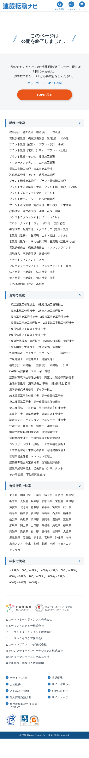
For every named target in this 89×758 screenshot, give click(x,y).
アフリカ (14, 550)
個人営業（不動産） (21, 278)
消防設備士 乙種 (60, 383)
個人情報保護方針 (21, 697)
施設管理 (39, 205)
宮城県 (56, 507)
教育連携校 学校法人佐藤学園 (25, 663)
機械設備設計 (36, 138)
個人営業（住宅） (47, 278)
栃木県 (13, 501)
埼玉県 (48, 495)
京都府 (59, 501)
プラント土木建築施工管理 (25, 187)
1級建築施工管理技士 (22, 304)
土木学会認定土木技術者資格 (26, 450)
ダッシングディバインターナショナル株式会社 (34, 650)
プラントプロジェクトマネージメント (32, 193)
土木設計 (55, 132)
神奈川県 (25, 495)
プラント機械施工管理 (22, 180)
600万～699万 (17, 576)
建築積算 (52, 205)
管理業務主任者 (18, 456)
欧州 (36, 543)
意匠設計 (28, 132)
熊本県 (38, 537)
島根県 (46, 525)
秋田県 (67, 507)
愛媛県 (24, 531)
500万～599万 (69, 570)
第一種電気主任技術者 (47, 401)
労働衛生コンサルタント (48, 468)
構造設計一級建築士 (21, 365)
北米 (44, 543)
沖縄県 (59, 537)
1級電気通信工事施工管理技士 (27, 329)
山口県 (35, 525)
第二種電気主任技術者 (22, 408)
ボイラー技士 (44, 389)
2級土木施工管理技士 (50, 310)
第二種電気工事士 (20, 401)
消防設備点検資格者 (21, 389)
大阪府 (24, 501)
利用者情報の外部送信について (23, 705)
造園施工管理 (47, 174)
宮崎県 (48, 537)
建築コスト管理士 (52, 414)
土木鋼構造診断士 (55, 444)
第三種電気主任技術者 (52, 408)
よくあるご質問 (19, 690)
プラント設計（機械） (52, 144)
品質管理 (28, 229)
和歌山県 (47, 501)
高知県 (13, 531)
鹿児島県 (14, 537)
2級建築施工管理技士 (50, 304)
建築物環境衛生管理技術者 (25, 377)
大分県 (67, 531)
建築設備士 (48, 359)
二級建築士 (16, 359)
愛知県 (56, 519)
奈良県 (70, 501)
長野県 (24, 519)
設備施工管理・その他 (22, 174)
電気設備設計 (17, 138)
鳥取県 (56, 525)
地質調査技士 (50, 432)
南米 (52, 543)
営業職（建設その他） (63, 241)
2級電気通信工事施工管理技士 (27, 335)
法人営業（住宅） (47, 272)
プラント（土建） (58, 150)
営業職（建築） (18, 235)
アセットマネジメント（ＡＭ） (28, 259)
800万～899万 (56, 576)
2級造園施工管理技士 (50, 347)
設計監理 (59, 223)
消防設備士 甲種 (38, 383)
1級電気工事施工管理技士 (24, 322)
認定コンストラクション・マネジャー (32, 420)
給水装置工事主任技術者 (24, 395)
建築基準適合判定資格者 (24, 462)
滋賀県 (13, 507)
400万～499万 (49, 570)
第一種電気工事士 (52, 395)
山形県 (13, 513)
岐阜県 (35, 519)
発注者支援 (29, 211)
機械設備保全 (36, 247)
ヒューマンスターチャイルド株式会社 (29, 632)
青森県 (35, 507)
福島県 (24, 513)
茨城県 (59, 495)
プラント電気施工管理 (52, 180)
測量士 (40, 426)
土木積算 (65, 205)
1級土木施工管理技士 (22, 310)
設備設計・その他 (58, 138)
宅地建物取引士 (56, 450)
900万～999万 (17, 582)
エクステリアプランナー (40, 353)
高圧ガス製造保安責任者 (59, 377)
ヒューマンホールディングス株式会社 (29, 619)
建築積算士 (32, 414)
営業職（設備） (18, 241)
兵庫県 (35, 501)
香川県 (35, 531)
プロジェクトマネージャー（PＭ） (30, 223)
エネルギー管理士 (42, 371)
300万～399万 (30, 570)
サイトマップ (60, 697)
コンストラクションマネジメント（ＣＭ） (34, 217)
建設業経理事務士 (20, 468)
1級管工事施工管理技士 (23, 316)
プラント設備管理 (20, 205)
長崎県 (46, 531)
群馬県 (70, 495)
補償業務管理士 (18, 438)
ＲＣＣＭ (28, 426)
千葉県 (38, 495)
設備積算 (14, 211)
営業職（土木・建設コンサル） (50, 235)
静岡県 (46, 519)
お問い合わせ (60, 690)
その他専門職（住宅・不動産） (28, 284)
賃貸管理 (44, 253)
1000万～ (34, 582)
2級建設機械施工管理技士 (58, 341)
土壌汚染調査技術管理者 (45, 438)
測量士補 (52, 426)
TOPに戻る (44, 94)
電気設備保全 (17, 247)
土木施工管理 (47, 162)
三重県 (67, 519)
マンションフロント (59, 247)
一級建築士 (64, 353)
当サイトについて (21, 677)
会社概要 (15, 684)
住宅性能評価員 (51, 462)
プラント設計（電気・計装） (26, 150)
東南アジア (16, 543)
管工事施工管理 (43, 168)
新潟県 (35, 513)
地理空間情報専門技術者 (24, 432)
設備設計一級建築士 (48, 365)
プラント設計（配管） (22, 144)
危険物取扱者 (17, 383)
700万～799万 (37, 576)
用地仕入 (14, 253)
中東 (28, 543)
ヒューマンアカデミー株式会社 (25, 625)
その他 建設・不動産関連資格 (27, 474)
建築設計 (14, 132)
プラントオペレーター (22, 199)
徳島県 (67, 525)
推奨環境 (57, 677)
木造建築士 (32, 359)
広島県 (13, 525)
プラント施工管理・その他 (60, 187)
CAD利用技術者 (18, 371)
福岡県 (56, 531)
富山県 (46, 513)
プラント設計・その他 (22, 156)
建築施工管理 (47, 156)
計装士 (67, 365)
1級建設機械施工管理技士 (24, 341)
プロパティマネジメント (24, 266)
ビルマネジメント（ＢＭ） (58, 266)
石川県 (56, 513)
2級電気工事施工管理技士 (58, 322)
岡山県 (24, 525)
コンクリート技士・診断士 (25, 444)
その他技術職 (39, 241)
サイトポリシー (61, 684)
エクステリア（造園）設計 (52, 229)
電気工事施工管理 (20, 168)
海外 (68, 537)
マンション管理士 (41, 456)
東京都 (13, 495)
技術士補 (14, 426)
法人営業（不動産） (21, 272)
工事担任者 (16, 414)
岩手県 (46, 507)
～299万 (14, 570)
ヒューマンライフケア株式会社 (25, 638)
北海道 (24, 507)
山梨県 (13, 519)
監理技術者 (16, 353)
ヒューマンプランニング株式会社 (26, 644)
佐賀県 (27, 537)
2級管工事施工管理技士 (54, 316)
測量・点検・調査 (49, 211)
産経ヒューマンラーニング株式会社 (27, 657)
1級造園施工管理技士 (22, 347)
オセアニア (64, 543)
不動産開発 (29, 253)
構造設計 (41, 132)
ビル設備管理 (47, 199)
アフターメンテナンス (22, 162)
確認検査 (14, 229)
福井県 (67, 513)
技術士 (62, 420)
